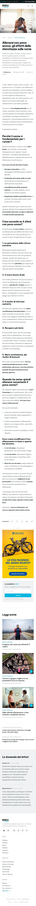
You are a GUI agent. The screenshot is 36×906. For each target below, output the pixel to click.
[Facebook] (17, 521)
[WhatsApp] (12, 521)
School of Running (20, 37)
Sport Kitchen (6, 866)
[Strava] (27, 830)
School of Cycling (7, 864)
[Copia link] (32, 521)
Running (10, 37)
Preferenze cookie (23, 902)
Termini (10, 902)
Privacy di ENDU (19, 599)
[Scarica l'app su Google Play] (8, 830)
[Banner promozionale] (18, 554)
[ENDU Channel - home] (5, 6)
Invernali (4, 850)
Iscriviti (18, 595)
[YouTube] (22, 830)
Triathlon (5, 848)
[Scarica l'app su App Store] (4, 830)
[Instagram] (14, 830)
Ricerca (4, 883)
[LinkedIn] (27, 521)
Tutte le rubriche (7, 874)
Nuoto (4, 845)
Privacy (15, 902)
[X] (22, 521)
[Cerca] (28, 6)
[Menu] (32, 6)
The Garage (6, 869)
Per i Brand (6, 885)
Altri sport (5, 853)
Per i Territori (6, 888)
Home (3, 37)
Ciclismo (4, 843)
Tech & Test (5, 871)
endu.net (5, 890)
